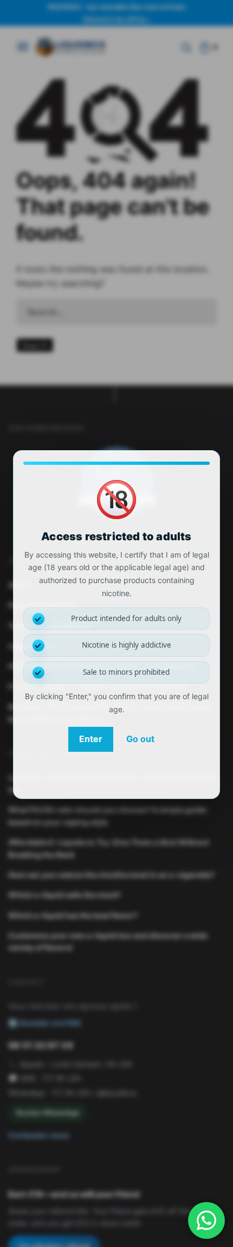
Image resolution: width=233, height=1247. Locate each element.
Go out (140, 738)
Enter (90, 738)
